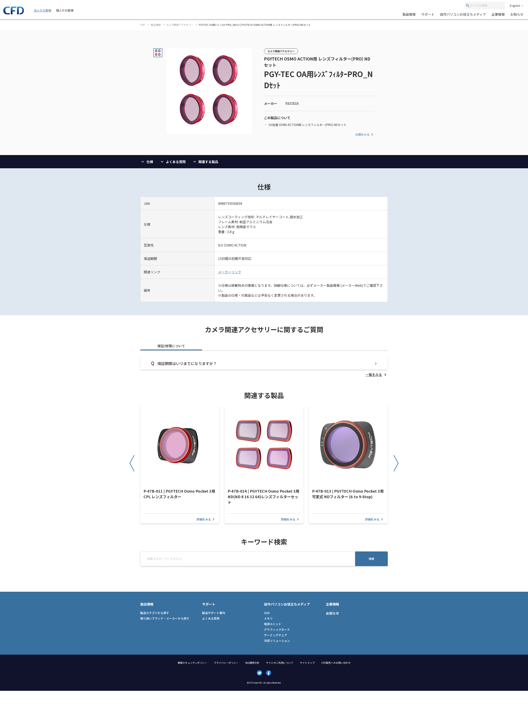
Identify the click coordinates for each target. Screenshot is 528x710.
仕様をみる (362, 134)
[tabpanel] (264, 367)
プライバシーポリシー (226, 662)
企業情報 (498, 14)
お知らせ (516, 14)
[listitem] (376, 374)
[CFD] (13, 13)
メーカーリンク (229, 271)
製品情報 (409, 14)
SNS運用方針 (252, 662)
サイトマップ (307, 662)
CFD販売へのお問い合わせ (336, 662)
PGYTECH (292, 103)
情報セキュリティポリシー (192, 662)
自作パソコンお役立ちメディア (463, 14)
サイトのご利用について (279, 662)
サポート (427, 14)
